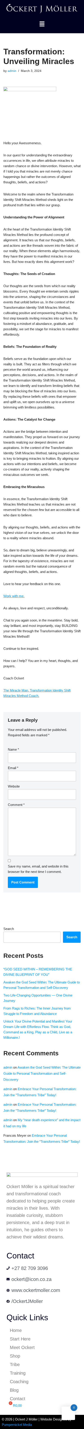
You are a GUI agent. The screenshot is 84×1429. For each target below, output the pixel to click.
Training (18, 1373)
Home (16, 1330)
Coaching (19, 1381)
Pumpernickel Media (17, 1425)
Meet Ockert (22, 1347)
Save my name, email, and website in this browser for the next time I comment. (38, 869)
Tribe (15, 1364)
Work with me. (13, 596)
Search (8, 929)
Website (14, 786)
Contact (17, 1398)
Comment (16, 805)
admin (12, 71)
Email (13, 768)
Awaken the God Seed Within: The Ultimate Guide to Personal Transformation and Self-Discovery (42, 1073)
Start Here (20, 1338)
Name (13, 749)
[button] (41, 24)
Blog (14, 1390)
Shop (15, 1356)
